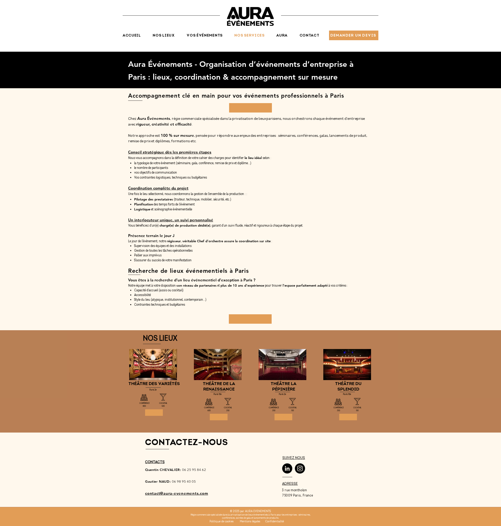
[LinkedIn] (287, 468)
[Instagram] (300, 468)
